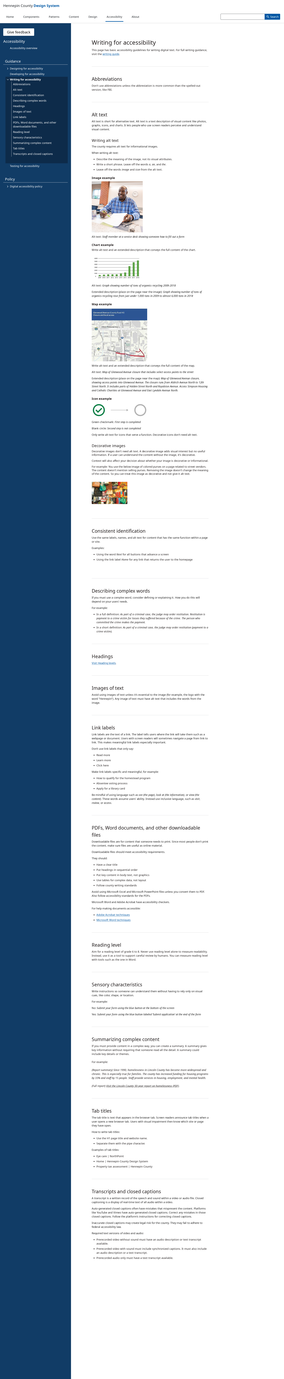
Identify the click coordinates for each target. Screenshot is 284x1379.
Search (274, 16)
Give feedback (18, 32)
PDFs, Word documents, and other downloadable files (34, 124)
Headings (19, 106)
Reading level (21, 132)
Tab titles (19, 148)
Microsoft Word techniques (113, 920)
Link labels (19, 117)
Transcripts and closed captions (33, 154)
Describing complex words (29, 100)
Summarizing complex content (32, 143)
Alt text (17, 89)
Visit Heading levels (104, 663)
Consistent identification (28, 95)
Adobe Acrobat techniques (113, 915)
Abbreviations (21, 84)
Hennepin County (31, 5)
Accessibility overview (23, 48)
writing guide (111, 54)
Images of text (22, 111)
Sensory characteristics (27, 137)
